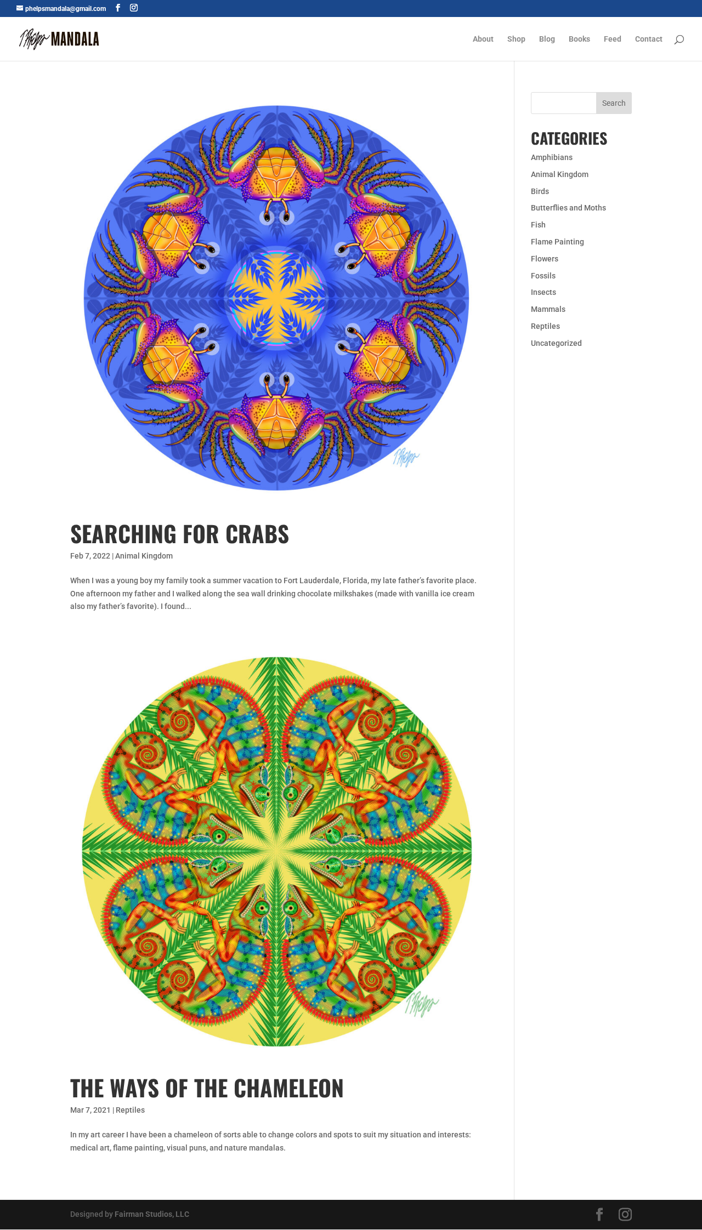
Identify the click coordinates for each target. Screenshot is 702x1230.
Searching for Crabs (179, 533)
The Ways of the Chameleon (207, 1087)
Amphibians (552, 157)
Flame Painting (557, 241)
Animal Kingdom (144, 555)
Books (579, 39)
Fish (538, 224)
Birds (540, 191)
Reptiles (130, 1110)
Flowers (544, 258)
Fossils (543, 275)
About (483, 39)
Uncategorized (556, 343)
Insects (543, 292)
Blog (547, 39)
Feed (612, 39)
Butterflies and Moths (568, 207)
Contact (649, 39)
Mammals (548, 309)
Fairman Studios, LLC (152, 1214)
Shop (516, 39)
